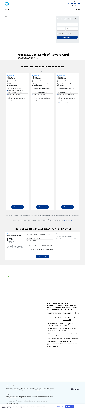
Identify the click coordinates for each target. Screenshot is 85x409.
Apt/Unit (59, 28)
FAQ (16, 385)
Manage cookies (60, 406)
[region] (42, 406)
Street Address (61, 24)
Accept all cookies (69, 406)
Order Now (17, 207)
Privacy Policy (9, 385)
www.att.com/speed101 (68, 220)
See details (40, 38)
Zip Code (69, 28)
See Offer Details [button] (37, 58)
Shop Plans (67, 37)
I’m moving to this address (64, 33)
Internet (7, 9)
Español (78, 9)
